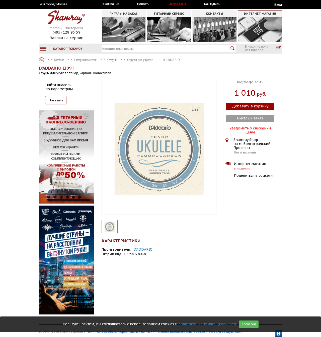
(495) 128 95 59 (67, 32)
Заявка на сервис (66, 37)
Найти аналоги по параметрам (59, 87)
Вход (278, 5)
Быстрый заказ (250, 118)
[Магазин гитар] (41, 59)
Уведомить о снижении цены (250, 129)
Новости (143, 4)
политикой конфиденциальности (207, 324)
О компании (110, 4)
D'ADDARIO (142, 249)
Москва (61, 4)
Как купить (211, 4)
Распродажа (177, 4)
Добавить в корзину (250, 106)
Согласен (249, 324)
